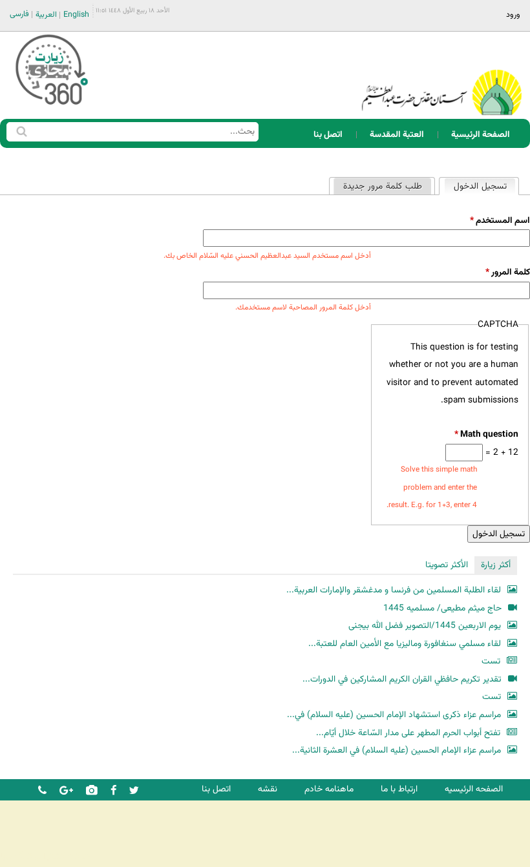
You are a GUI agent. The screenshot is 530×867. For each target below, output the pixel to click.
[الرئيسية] (442, 75)
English (76, 14)
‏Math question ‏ (486, 434)
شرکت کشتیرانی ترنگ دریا (45, 856)
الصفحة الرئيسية (480, 134)
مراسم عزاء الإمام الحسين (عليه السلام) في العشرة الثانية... (396, 750)
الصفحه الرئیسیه (474, 789)
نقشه (267, 789)
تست (491, 661)
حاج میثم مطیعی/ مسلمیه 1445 (442, 608)
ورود (513, 14)
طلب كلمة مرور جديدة (382, 186)
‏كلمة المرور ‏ (507, 272)
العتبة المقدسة (397, 134)
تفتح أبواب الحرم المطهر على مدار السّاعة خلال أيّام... (408, 733)
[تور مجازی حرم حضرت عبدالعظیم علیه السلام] (51, 105)
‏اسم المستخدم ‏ (500, 220)
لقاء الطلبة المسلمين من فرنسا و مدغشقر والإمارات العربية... (393, 590)
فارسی (19, 14)
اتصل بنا (328, 134)
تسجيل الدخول (475, 186)
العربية (46, 14)
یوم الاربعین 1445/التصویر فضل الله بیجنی (424, 625)
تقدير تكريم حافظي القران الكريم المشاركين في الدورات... (402, 679)
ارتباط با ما (399, 789)
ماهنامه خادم (329, 789)
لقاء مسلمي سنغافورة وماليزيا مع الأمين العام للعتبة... (404, 644)
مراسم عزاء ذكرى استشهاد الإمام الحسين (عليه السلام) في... (394, 715)
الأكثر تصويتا (446, 565)
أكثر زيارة (496, 565)
